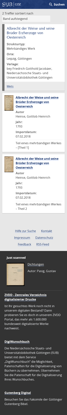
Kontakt (46, 231)
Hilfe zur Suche (25, 231)
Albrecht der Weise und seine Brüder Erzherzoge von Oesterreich (37, 101)
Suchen (57, 4)
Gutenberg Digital (17, 393)
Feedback (24, 244)
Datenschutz (44, 238)
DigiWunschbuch (17, 342)
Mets (10, 86)
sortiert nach (24, 13)
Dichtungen (36, 264)
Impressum (22, 238)
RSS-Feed (42, 244)
